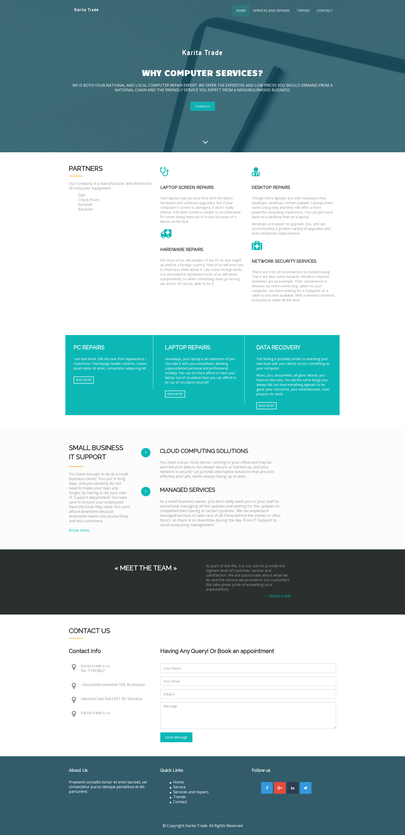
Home (241, 10)
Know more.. (79, 530)
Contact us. (202, 106)
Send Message (176, 737)
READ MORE (83, 380)
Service (179, 787)
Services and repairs (271, 10)
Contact (325, 10)
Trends (303, 10)
